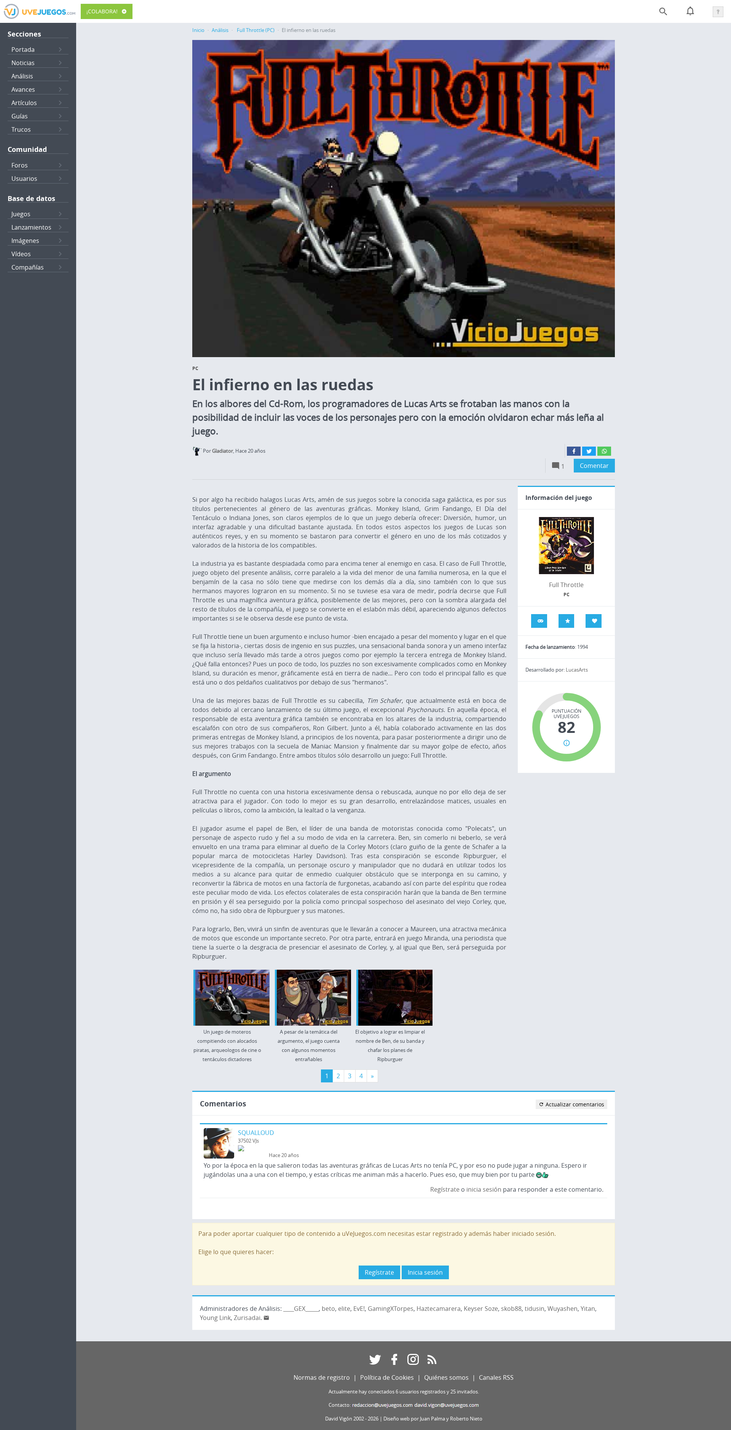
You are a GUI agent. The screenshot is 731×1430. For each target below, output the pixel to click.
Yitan (588, 1308)
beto (328, 1308)
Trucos (21, 129)
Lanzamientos (31, 227)
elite (344, 1308)
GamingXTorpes (390, 1308)
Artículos (24, 103)
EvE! (359, 1308)
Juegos (20, 214)
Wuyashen (562, 1308)
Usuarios (24, 178)
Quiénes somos (446, 1377)
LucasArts (577, 670)
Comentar (594, 465)
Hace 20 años (284, 1155)
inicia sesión (483, 1189)
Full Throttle (566, 585)
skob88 (511, 1308)
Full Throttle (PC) (256, 30)
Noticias (23, 63)
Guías (19, 116)
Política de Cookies (387, 1377)
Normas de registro (322, 1377)
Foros (19, 165)
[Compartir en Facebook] (574, 451)
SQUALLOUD (256, 1132)
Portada (23, 49)
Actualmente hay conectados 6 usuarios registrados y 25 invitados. (404, 1392)
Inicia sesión (425, 1272)
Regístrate (445, 1189)
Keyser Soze (481, 1308)
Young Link (215, 1317)
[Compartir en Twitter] (589, 451)
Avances (23, 89)
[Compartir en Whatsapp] (604, 451)
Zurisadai (247, 1317)
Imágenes (25, 240)
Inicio (198, 30)
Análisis (22, 76)
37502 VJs (248, 1141)
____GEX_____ (301, 1308)
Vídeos (21, 254)
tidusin (534, 1308)
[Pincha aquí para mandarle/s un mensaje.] (266, 1317)
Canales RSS (496, 1377)
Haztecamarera (439, 1308)
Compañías (27, 267)
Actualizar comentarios (574, 1104)
